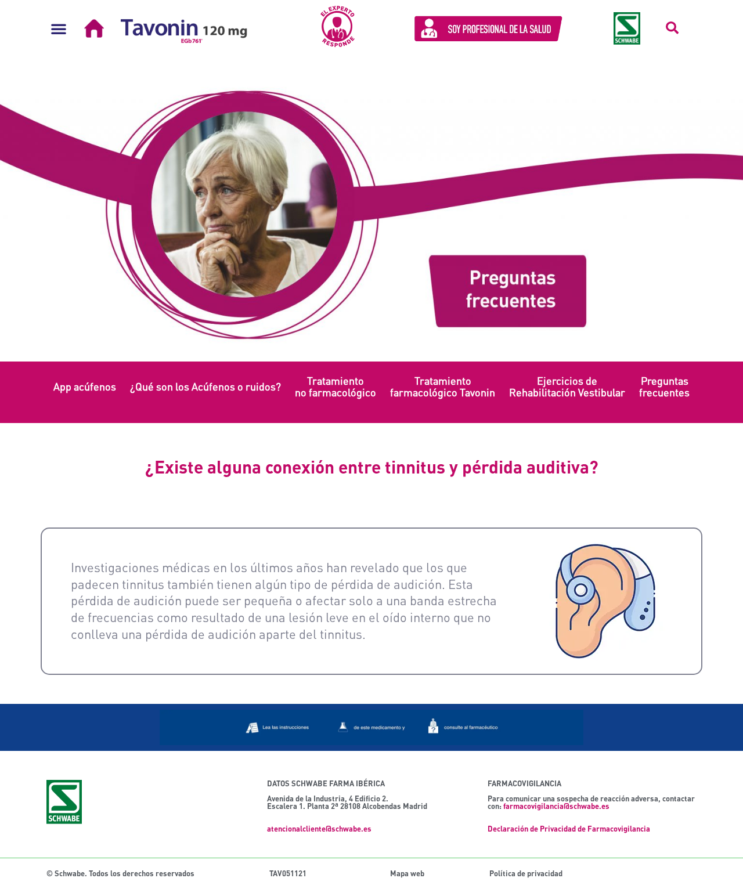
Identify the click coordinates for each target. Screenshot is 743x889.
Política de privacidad (525, 873)
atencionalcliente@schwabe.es (319, 828)
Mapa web (407, 873)
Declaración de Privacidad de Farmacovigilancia (569, 828)
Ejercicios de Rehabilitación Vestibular (567, 386)
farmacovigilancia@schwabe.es (556, 806)
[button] (58, 28)
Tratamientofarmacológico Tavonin (442, 386)
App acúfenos (84, 386)
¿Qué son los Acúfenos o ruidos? (205, 386)
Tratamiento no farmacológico (335, 386)
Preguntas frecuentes (664, 386)
